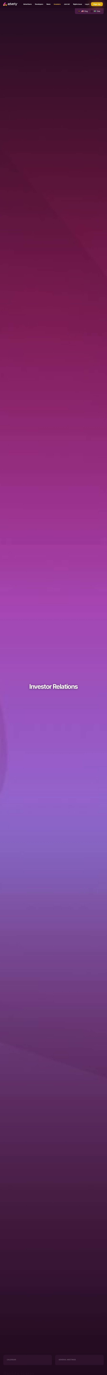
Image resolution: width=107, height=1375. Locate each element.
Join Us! (67, 4)
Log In (87, 4)
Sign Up (96, 4)
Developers (39, 4)
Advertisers (27, 4)
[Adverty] (10, 4)
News (48, 4)
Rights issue (77, 4)
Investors (57, 4)
